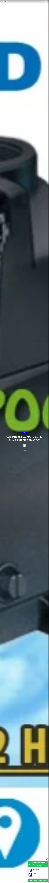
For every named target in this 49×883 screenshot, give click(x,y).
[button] (45, 1)
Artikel (24, 433)
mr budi (24, 448)
